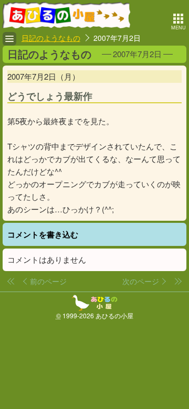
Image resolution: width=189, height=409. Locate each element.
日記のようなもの (51, 38)
